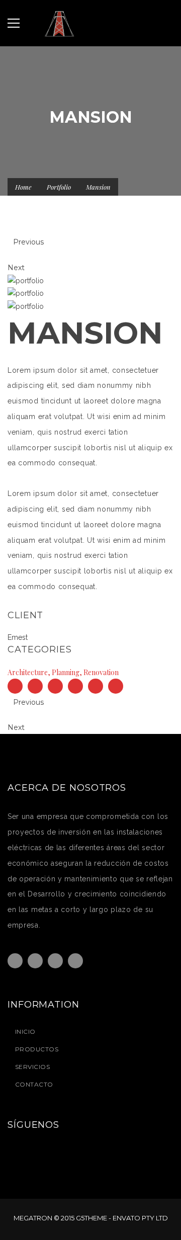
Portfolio (59, 187)
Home (23, 187)
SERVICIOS (32, 1066)
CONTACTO (34, 1084)
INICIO (25, 1031)
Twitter (35, 960)
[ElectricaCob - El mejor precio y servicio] (90, 23)
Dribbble (55, 960)
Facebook (15, 960)
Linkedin (75, 960)
